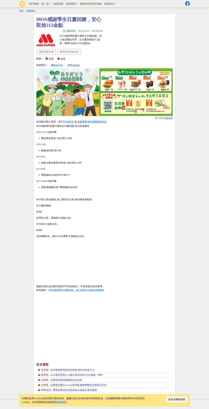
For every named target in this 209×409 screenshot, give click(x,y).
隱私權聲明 (60, 402)
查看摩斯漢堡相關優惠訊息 (92, 121)
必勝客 (45, 380)
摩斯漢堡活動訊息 (69, 51)
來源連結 (75, 65)
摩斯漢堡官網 (46, 51)
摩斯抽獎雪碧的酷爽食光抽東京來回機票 (75, 390)
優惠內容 (58, 65)
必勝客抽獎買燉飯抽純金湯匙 (66, 380)
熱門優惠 (34, 3)
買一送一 (46, 3)
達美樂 (45, 370)
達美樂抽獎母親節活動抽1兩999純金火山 (72, 370)
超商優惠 (71, 3)
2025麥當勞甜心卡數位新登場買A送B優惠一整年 (76, 375)
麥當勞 (45, 375)
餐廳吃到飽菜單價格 (91, 3)
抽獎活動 (58, 3)
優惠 (62, 59)
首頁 (21, 10)
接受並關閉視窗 (176, 399)
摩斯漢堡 (30, 10)
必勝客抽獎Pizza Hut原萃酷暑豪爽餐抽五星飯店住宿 (78, 385)
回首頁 (70, 121)
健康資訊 (109, 3)
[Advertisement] (132, 37)
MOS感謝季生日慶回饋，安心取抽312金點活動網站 (76, 290)
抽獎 (51, 59)
